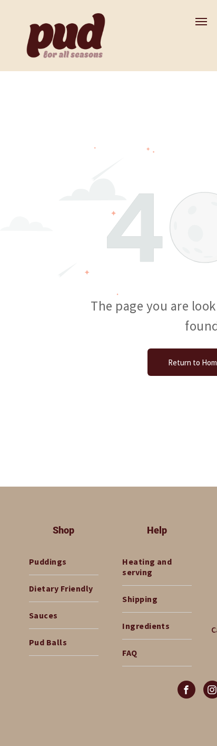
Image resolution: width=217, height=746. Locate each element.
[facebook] (186, 691)
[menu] (201, 21)
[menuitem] (63, 561)
